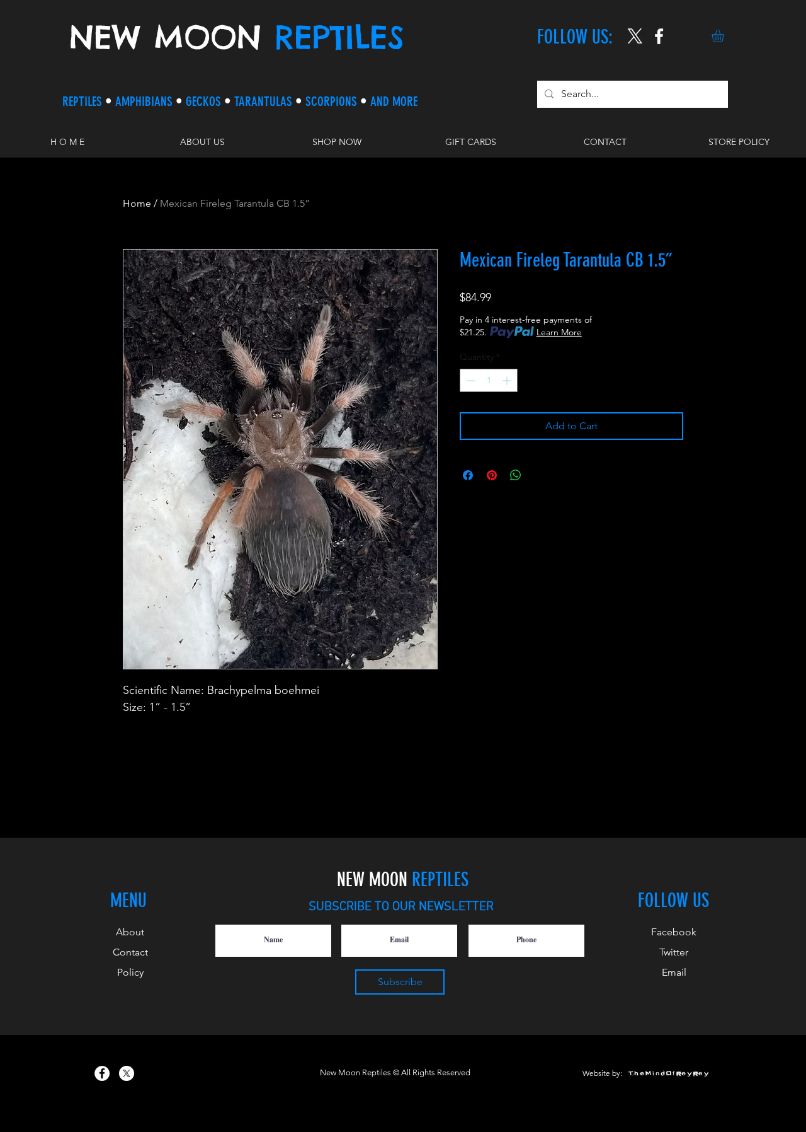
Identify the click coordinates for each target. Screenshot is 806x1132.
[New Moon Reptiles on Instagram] (659, 36)
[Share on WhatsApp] (515, 475)
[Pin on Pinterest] (491, 475)
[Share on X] (539, 475)
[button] (725, 36)
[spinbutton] (488, 380)
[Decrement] (469, 380)
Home (137, 203)
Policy (130, 972)
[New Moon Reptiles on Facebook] (102, 1073)
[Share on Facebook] (467, 475)
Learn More (559, 332)
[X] (635, 36)
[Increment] (508, 380)
